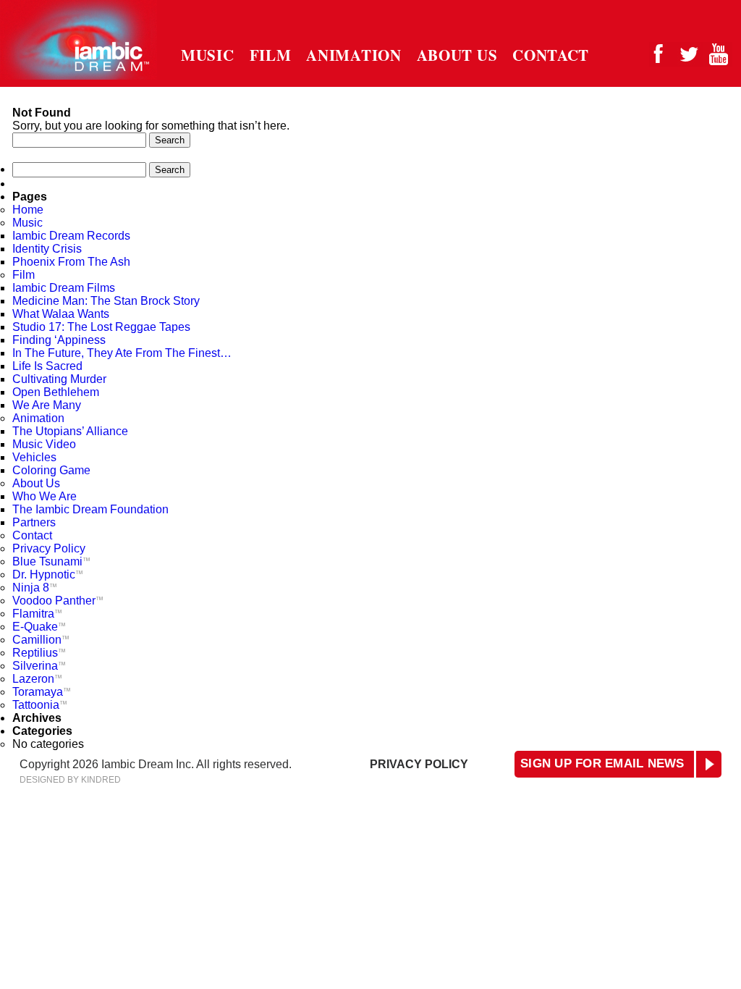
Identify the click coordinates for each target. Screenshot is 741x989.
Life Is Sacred (47, 366)
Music (207, 55)
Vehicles (34, 457)
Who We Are (44, 496)
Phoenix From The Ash (71, 262)
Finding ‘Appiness (59, 340)
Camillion (40, 640)
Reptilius (39, 653)
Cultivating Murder (59, 379)
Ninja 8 (34, 587)
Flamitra (37, 613)
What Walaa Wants (60, 314)
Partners (34, 522)
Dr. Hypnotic (47, 574)
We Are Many (46, 405)
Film (271, 55)
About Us (457, 55)
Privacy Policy (48, 548)
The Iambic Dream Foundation (90, 509)
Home (27, 209)
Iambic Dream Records (71, 236)
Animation (353, 55)
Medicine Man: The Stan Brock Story (106, 301)
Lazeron (37, 679)
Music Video (44, 444)
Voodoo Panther (57, 600)
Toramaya (41, 692)
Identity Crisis (47, 249)
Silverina (39, 666)
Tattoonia (39, 705)
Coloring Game (51, 470)
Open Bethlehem (55, 392)
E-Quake (39, 626)
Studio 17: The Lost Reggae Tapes (101, 327)
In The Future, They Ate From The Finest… (122, 353)
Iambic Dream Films (63, 288)
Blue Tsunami (51, 561)
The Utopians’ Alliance (72, 431)
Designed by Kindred (70, 780)
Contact (550, 55)
